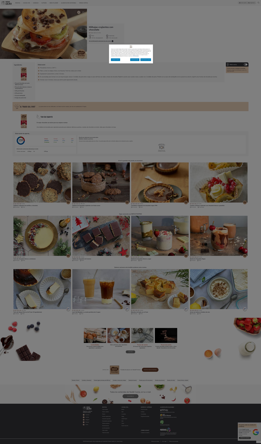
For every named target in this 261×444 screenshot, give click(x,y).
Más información (136, 56)
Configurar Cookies (115, 59)
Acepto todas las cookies (145, 59)
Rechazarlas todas (134, 59)
